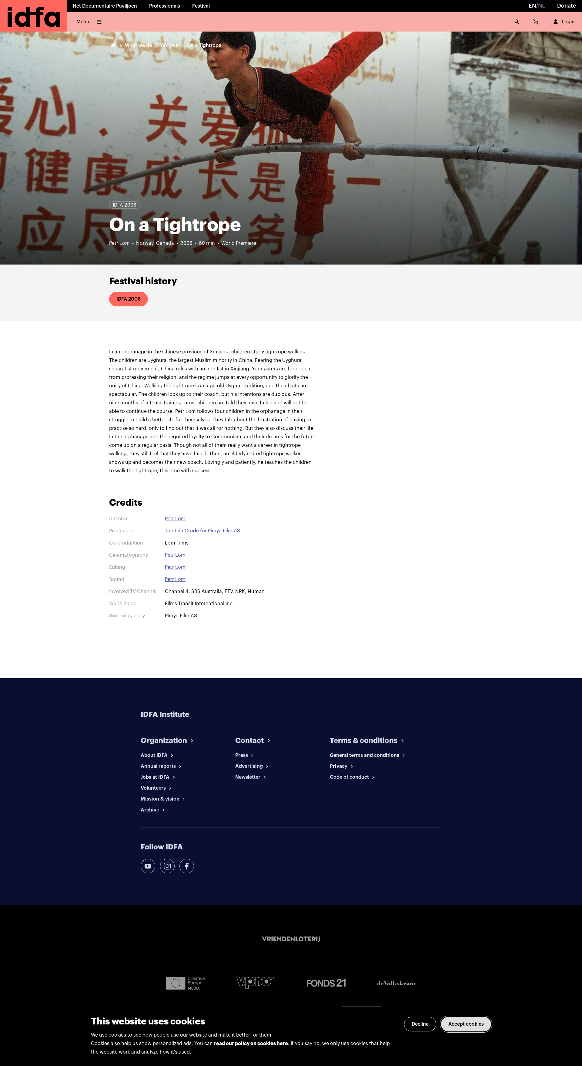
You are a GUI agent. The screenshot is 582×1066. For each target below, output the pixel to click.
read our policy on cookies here (251, 1043)
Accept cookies (466, 1024)
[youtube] (148, 866)
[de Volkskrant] (396, 983)
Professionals (164, 6)
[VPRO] (255, 983)
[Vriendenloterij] (291, 939)
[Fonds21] (326, 983)
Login (568, 21)
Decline (420, 1024)
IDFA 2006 (128, 299)
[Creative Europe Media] (185, 983)
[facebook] (186, 866)
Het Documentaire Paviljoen (105, 6)
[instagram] (167, 866)
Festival (201, 6)
